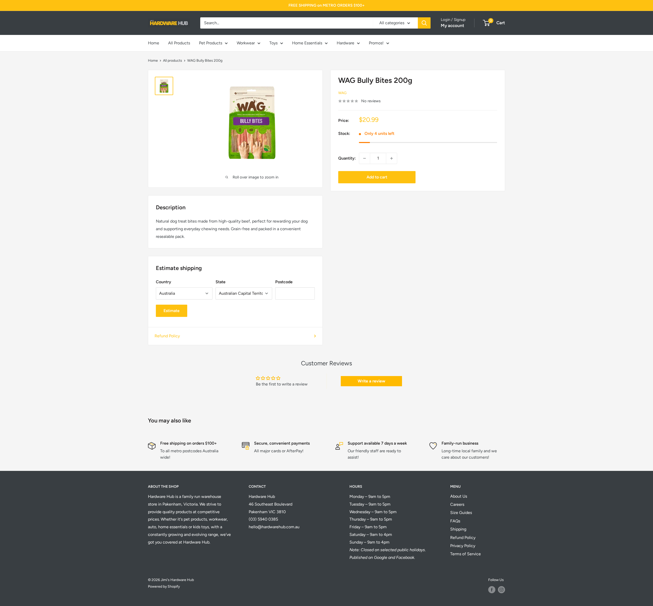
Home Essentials (307, 43)
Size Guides (461, 512)
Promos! (376, 43)
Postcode (284, 281)
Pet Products (210, 43)
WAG (342, 93)
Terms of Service (465, 553)
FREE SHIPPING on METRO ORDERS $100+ (326, 5)
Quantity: (347, 158)
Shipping (458, 529)
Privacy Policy (462, 545)
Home (153, 43)
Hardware (345, 43)
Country (163, 281)
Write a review (371, 381)
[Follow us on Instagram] (501, 589)
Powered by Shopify (164, 586)
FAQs (455, 521)
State (220, 281)
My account (452, 25)
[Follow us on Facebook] (491, 589)
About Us (458, 496)
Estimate (172, 310)
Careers (457, 504)
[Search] (424, 23)
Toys (273, 43)
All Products (179, 43)
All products (172, 60)
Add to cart (377, 177)
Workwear (246, 43)
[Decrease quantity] (364, 158)
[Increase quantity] (391, 158)
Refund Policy (167, 335)
